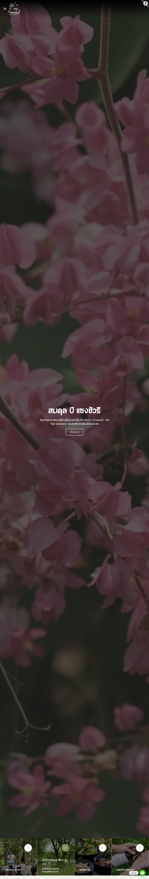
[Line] (142, 873)
